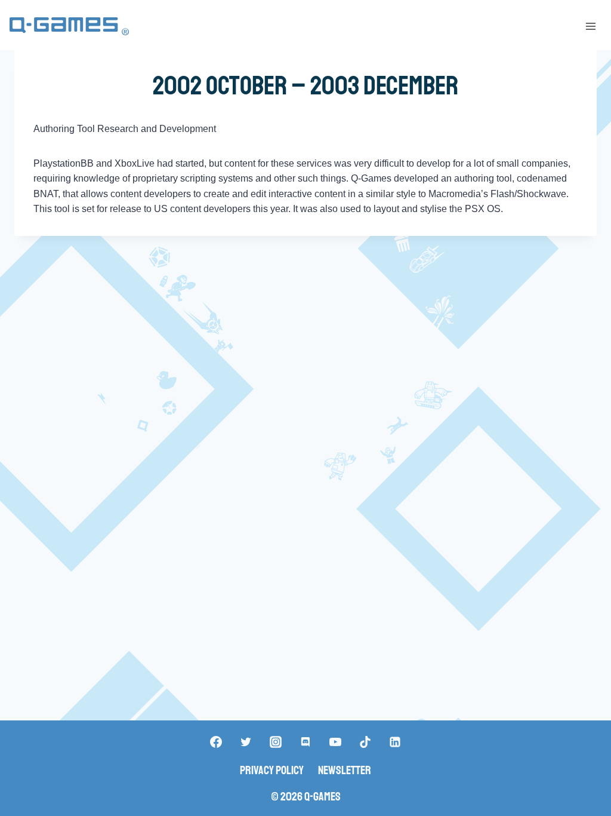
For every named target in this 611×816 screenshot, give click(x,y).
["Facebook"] (216, 742)
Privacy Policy (272, 770)
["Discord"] (305, 742)
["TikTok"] (365, 742)
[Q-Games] (69, 26)
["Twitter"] (246, 742)
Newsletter (344, 770)
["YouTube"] (335, 742)
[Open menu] (590, 26)
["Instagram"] (276, 742)
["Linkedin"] (395, 742)
